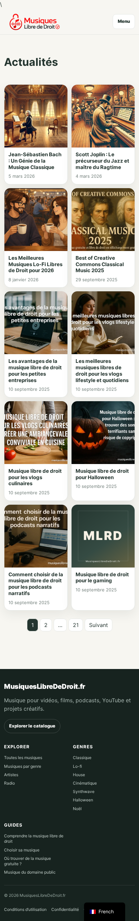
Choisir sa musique (21, 849)
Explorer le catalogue (32, 725)
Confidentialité (65, 909)
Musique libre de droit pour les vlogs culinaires (35, 477)
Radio (9, 783)
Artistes (11, 774)
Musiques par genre (22, 766)
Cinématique (85, 783)
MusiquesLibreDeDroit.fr (44, 686)
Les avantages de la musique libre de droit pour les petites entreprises (35, 370)
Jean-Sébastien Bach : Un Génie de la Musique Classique (34, 160)
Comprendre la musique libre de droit (33, 838)
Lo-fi (77, 766)
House (79, 774)
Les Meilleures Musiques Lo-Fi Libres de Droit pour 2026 (35, 264)
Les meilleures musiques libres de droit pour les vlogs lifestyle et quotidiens (102, 370)
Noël (77, 808)
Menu (124, 21)
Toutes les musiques (23, 757)
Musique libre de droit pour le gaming (102, 577)
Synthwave (83, 791)
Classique (82, 757)
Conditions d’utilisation (25, 909)
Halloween (83, 799)
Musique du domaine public (30, 872)
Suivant (98, 625)
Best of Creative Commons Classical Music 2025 (100, 264)
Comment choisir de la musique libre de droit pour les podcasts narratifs (35, 583)
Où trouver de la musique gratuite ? (27, 861)
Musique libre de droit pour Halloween (102, 474)
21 (76, 625)
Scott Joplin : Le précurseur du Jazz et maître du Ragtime (102, 160)
